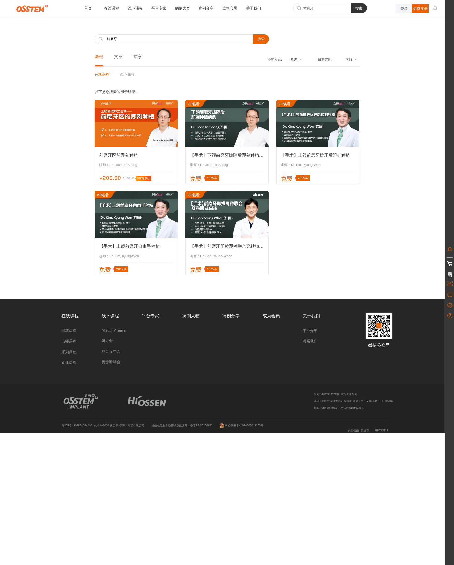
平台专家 (158, 7)
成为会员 (229, 7)
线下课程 (135, 7)
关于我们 (253, 7)
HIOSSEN (381, 430)
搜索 (358, 8)
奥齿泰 (365, 430)
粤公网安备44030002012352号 (244, 425)
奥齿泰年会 (111, 351)
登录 (404, 8)
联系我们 (310, 340)
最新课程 (68, 330)
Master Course (114, 330)
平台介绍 (310, 330)
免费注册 (420, 8)
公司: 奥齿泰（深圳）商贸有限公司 (335, 394)
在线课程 (111, 7)
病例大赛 (182, 7)
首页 (88, 7)
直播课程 (68, 362)
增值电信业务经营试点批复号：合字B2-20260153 (181, 425)
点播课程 (68, 340)
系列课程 (68, 351)
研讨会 (107, 340)
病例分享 (206, 7)
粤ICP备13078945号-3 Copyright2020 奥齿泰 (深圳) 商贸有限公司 (102, 425)
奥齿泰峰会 (111, 361)
